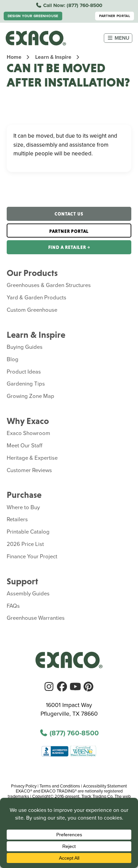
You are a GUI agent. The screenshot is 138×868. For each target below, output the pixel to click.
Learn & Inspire (53, 57)
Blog (12, 359)
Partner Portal (114, 15)
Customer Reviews (29, 470)
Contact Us (69, 213)
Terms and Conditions (60, 786)
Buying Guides (25, 346)
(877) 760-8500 (84, 5)
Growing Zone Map (30, 396)
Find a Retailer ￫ (69, 247)
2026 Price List (25, 544)
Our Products (32, 273)
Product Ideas (24, 371)
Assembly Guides (28, 593)
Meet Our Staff (25, 445)
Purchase (24, 495)
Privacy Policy (24, 786)
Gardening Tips (26, 383)
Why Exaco (28, 421)
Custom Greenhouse (32, 309)
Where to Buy (23, 507)
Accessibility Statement (105, 786)
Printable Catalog (28, 531)
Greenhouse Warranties (36, 617)
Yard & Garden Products (36, 297)
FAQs (13, 605)
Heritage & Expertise (32, 457)
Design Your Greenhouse (33, 15)
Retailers (17, 519)
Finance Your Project (32, 556)
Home (14, 57)
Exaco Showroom (28, 433)
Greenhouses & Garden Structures (49, 285)
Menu (121, 38)
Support (22, 581)
